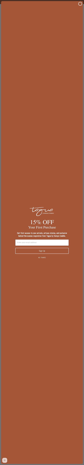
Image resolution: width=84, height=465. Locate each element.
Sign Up (42, 250)
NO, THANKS (42, 257)
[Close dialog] (80, 3)
